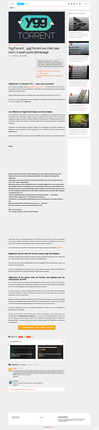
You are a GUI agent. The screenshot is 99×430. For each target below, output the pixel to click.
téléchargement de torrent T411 (36, 87)
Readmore (80, 37)
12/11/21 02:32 (20, 368)
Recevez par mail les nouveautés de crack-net (22, 389)
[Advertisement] (21, 69)
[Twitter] (68, 4)
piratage (16, 45)
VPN (11, 282)
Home (13, 7)
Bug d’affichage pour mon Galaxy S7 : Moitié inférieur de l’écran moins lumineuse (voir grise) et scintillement (78, 73)
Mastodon (59, 247)
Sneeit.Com (52, 427)
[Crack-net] (23, 4)
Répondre (15, 376)
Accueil (41, 417)
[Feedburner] (77, 4)
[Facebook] (71, 4)
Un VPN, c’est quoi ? (43, 73)
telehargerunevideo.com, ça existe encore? (49, 71)
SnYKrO (15, 368)
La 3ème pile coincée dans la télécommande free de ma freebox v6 (78, 99)
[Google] (74, 4)
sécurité (23, 45)
